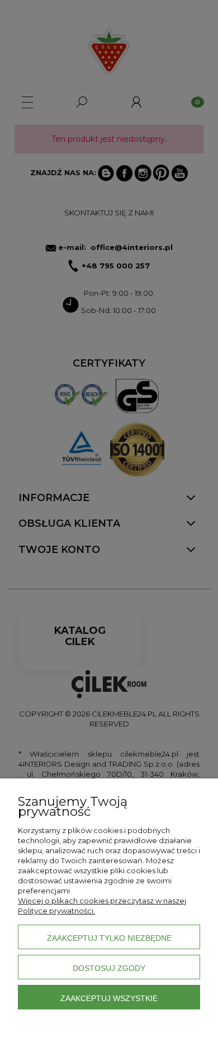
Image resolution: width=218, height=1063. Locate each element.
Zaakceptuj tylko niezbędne (109, 938)
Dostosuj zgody (109, 968)
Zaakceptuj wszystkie (109, 998)
